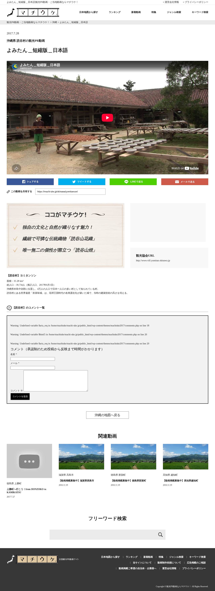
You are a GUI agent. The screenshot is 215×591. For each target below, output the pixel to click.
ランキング (115, 12)
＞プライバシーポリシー (195, 2)
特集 (154, 12)
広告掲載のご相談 (196, 562)
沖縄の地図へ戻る (107, 415)
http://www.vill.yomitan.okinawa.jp (153, 260)
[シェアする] (30, 181)
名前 (13, 354)
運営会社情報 (169, 568)
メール (14, 363)
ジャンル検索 (174, 12)
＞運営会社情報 (170, 2)
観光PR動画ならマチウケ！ (178, 586)
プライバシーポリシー (194, 568)
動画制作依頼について (169, 562)
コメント (16, 390)
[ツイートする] (81, 181)
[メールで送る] (184, 181)
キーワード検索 (200, 12)
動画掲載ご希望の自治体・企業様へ (137, 568)
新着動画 (136, 12)
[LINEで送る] (133, 181)
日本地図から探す (88, 12)
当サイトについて (142, 562)
